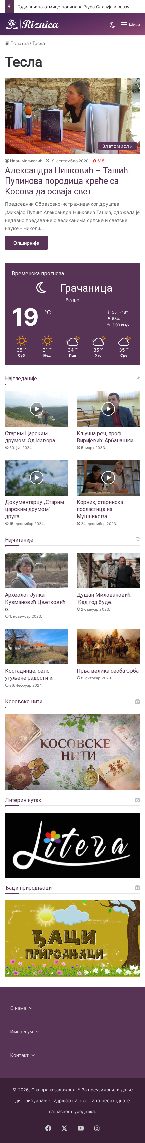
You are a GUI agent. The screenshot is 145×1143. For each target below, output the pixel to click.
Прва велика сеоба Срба (108, 671)
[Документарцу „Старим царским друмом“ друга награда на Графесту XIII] (36, 478)
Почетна (19, 43)
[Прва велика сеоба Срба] (108, 646)
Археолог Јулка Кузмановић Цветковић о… (35, 602)
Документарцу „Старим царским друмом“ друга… (34, 509)
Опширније (26, 243)
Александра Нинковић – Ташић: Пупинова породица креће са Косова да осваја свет (67, 181)
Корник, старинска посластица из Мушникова (100, 509)
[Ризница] (32, 24)
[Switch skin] (112, 27)
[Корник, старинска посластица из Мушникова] (108, 478)
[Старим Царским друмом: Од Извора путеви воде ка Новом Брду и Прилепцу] (36, 409)
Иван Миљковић (26, 160)
